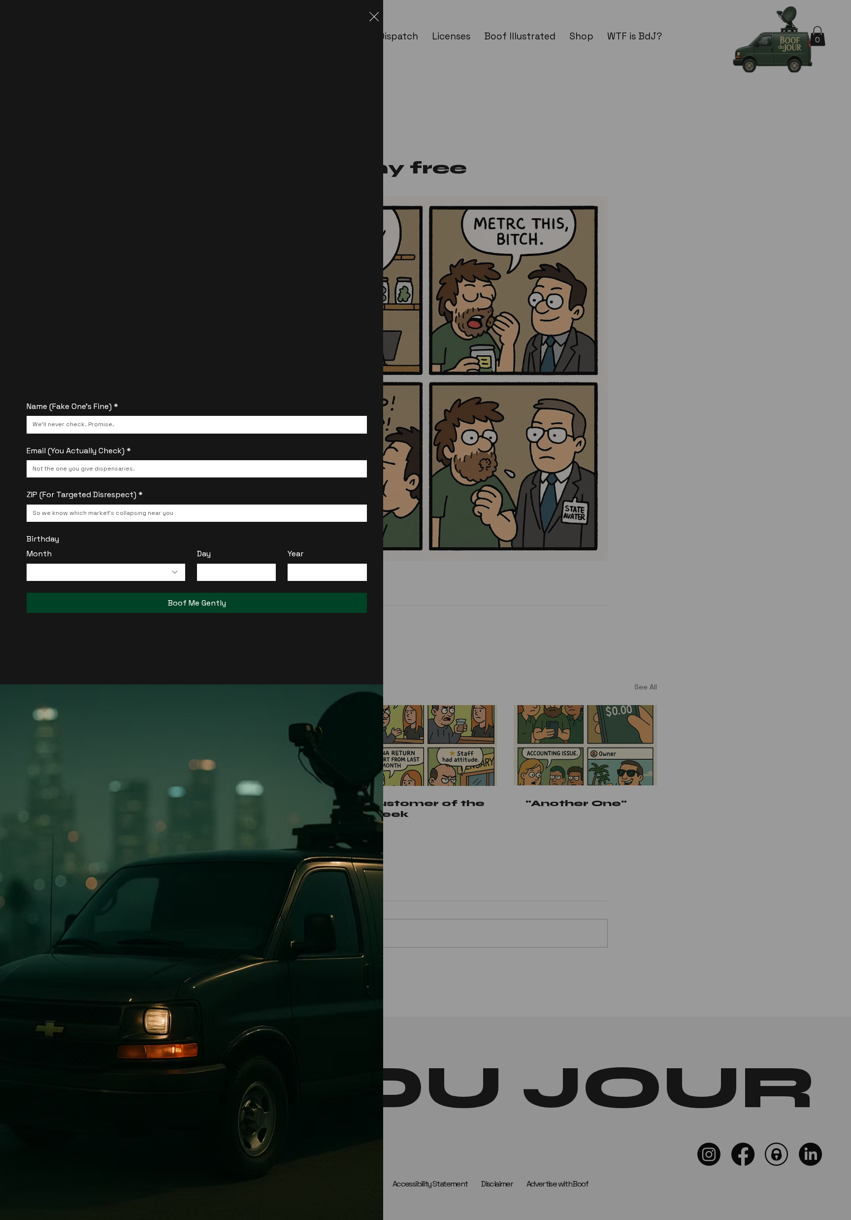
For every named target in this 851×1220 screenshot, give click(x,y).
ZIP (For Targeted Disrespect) (85, 494)
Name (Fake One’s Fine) (72, 406)
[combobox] (106, 572)
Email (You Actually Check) (79, 450)
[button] (374, 17)
